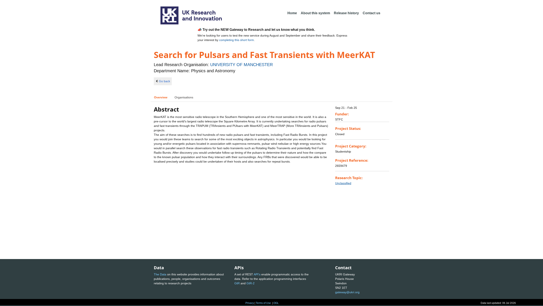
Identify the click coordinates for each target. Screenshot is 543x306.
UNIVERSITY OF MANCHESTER (241, 64)
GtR (237, 283)
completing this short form (236, 40)
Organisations (184, 97)
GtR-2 (250, 283)
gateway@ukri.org (347, 292)
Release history (346, 13)
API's (257, 274)
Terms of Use (263, 303)
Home (292, 13)
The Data (160, 274)
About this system (315, 13)
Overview (160, 97)
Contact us (371, 13)
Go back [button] (164, 81)
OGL (276, 303)
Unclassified (343, 183)
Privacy (249, 303)
